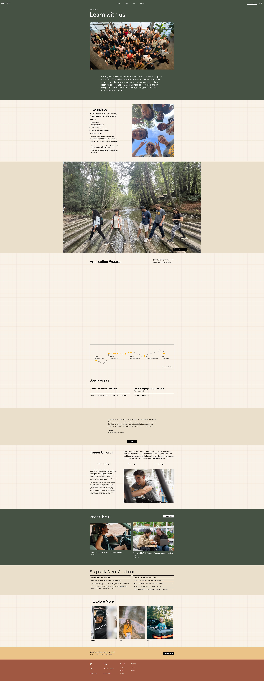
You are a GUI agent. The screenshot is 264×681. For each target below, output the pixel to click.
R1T (91, 664)
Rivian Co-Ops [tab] (132, 464)
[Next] (185, 249)
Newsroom (133, 663)
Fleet (105, 664)
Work (126, 3)
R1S (91, 669)
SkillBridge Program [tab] (159, 464)
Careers (91, 9)
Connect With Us (168, 653)
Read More (169, 516)
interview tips (123, 586)
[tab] (110, 577)
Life (134, 3)
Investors (133, 670)
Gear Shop (93, 673)
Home (118, 3)
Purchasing (122, 663)
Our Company (109, 669)
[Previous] (174, 250)
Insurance (122, 673)
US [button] (259, 3)
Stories (106, 673)
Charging (122, 667)
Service (121, 670)
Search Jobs (252, 3)
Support (133, 667)
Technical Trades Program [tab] (104, 464)
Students (142, 3)
